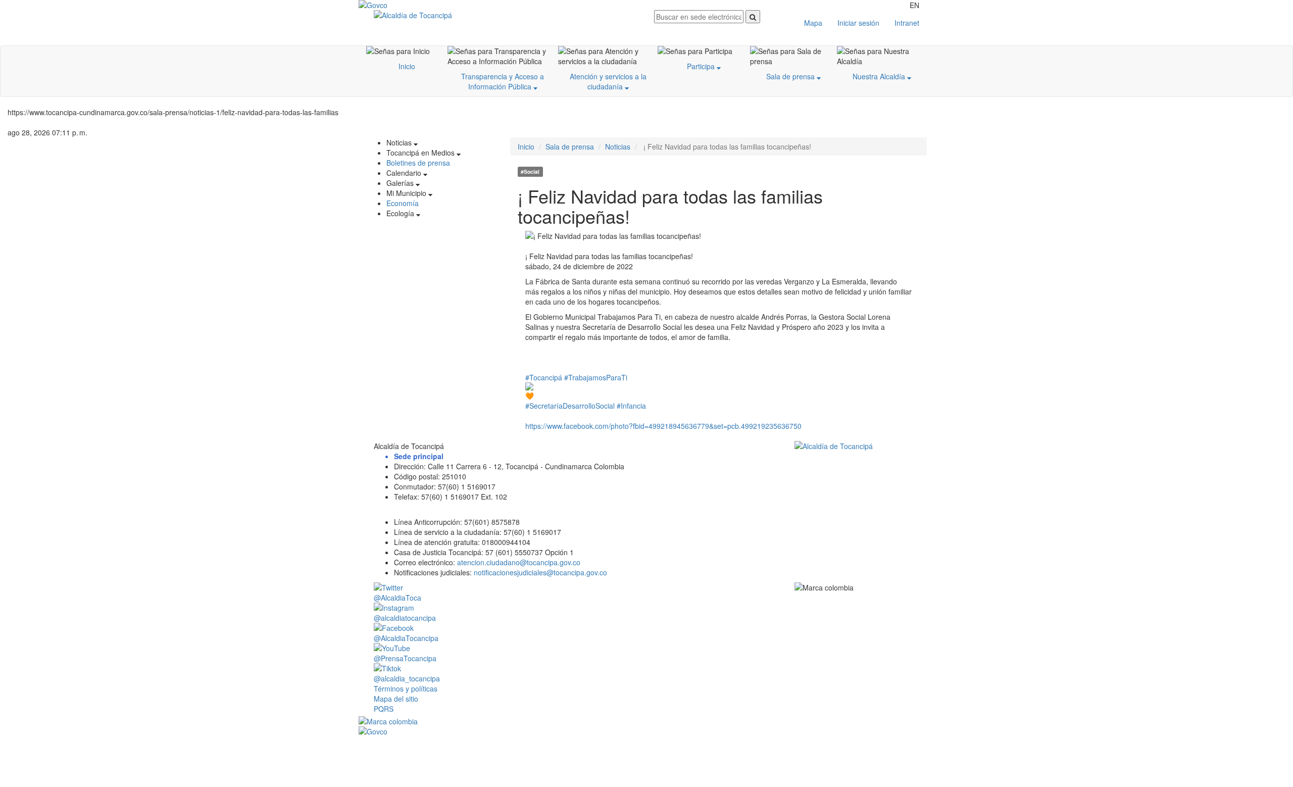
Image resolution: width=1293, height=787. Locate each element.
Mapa (813, 23)
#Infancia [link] (631, 406)
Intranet (906, 23)
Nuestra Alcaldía (880, 76)
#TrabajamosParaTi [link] (595, 377)
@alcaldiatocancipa (405, 618)
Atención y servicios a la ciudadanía (608, 81)
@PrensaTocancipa (405, 658)
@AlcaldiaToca (397, 598)
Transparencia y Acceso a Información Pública (502, 81)
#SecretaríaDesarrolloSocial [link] (570, 406)
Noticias (617, 146)
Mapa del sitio (396, 699)
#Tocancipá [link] (543, 377)
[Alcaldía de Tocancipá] (506, 15)
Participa (702, 66)
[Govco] (407, 5)
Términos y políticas (405, 688)
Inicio (407, 66)
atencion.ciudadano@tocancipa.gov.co (518, 562)
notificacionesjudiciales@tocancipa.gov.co (540, 572)
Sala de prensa (791, 76)
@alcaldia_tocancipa (407, 678)
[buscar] (752, 16)
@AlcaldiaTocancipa (406, 638)
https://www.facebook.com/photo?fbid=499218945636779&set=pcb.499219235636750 (663, 426)
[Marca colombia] (646, 721)
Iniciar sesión (858, 23)
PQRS (383, 709)
